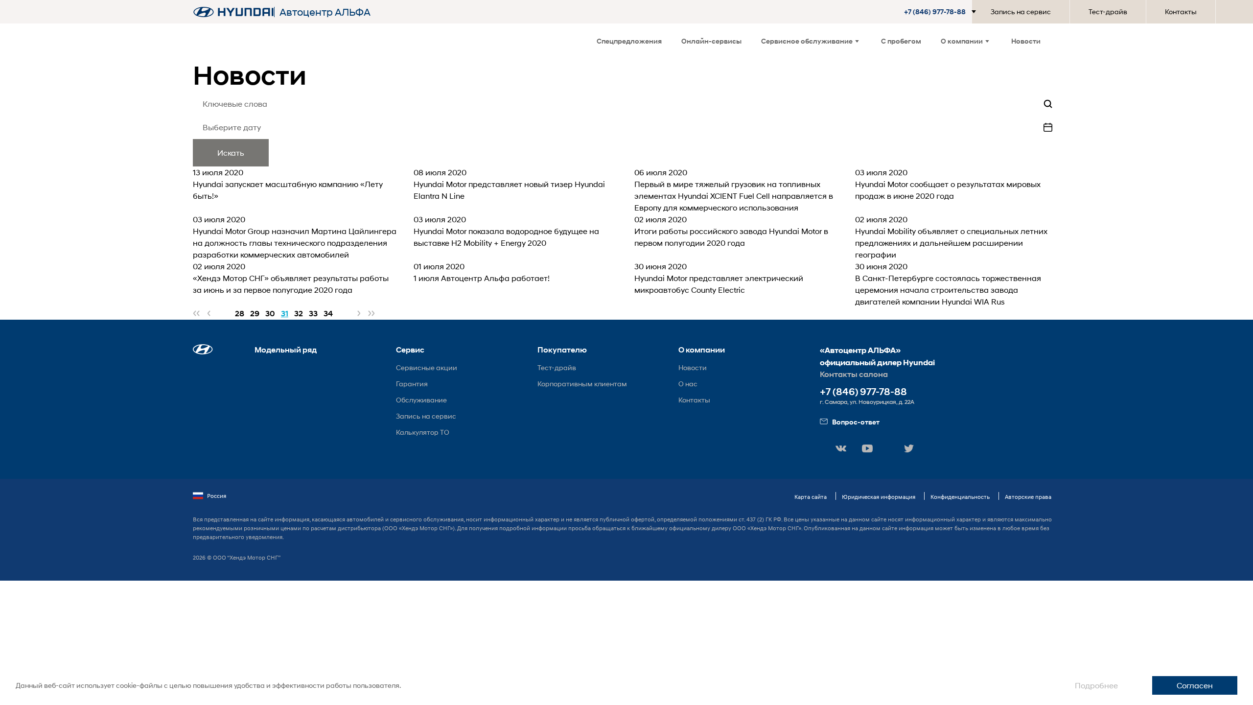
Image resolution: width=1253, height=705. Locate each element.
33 (313, 313)
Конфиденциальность (960, 496)
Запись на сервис (1021, 11)
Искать (230, 152)
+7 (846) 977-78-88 (863, 392)
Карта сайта (810, 496)
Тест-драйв (1108, 11)
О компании (962, 41)
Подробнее (1096, 685)
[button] (942, 12)
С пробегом (901, 41)
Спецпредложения (629, 41)
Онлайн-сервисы (711, 41)
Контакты (1181, 11)
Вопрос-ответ (856, 422)
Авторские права (1028, 496)
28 (239, 313)
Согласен (1195, 685)
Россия (216, 495)
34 (328, 313)
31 (284, 313)
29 (254, 313)
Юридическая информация (878, 496)
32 (298, 313)
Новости (1026, 41)
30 (270, 313)
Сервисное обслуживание (807, 41)
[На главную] (233, 12)
